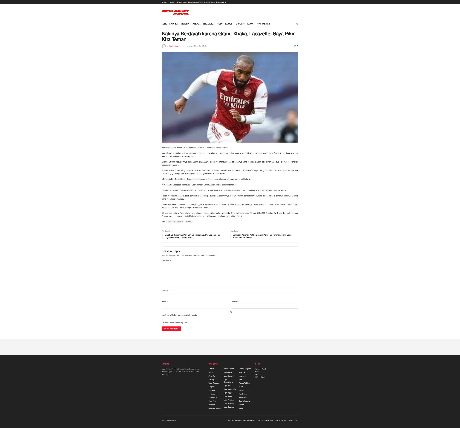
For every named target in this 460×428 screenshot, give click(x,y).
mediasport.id (171, 420)
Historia (185, 24)
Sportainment (264, 24)
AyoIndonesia (174, 46)
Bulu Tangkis (213, 383)
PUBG (241, 386)
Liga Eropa (228, 385)
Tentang (171, 2)
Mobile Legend (245, 368)
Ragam (250, 24)
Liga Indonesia (230, 389)
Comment (166, 261)
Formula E (212, 397)
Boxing (211, 379)
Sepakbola (208, 24)
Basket (228, 24)
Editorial (173, 24)
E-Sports (240, 24)
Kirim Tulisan (260, 377)
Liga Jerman (229, 400)
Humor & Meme (214, 408)
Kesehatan (228, 372)
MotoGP (242, 372)
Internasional (229, 368)
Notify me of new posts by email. (175, 322)
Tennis (241, 404)
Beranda (164, 2)
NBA (240, 379)
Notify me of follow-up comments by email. (179, 315)
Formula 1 (212, 394)
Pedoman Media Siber (195, 2)
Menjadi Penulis (209, 2)
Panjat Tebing (244, 383)
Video (220, 24)
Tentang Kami (260, 369)
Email (165, 301)
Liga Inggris (228, 392)
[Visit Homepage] (175, 12)
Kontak (257, 371)
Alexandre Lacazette (175, 222)
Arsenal (189, 222)
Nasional (196, 24)
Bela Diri (211, 376)
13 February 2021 (190, 46)
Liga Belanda (229, 376)
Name (165, 291)
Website (235, 301)
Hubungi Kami (221, 2)
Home (164, 24)
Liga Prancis (229, 403)
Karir (257, 374)
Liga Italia (228, 396)
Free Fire (212, 401)
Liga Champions (228, 380)
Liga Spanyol (229, 407)
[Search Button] (297, 24)
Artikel (211, 368)
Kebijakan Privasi (181, 2)
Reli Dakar (243, 394)
